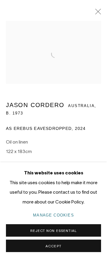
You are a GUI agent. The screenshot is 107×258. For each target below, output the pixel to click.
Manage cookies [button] (53, 215)
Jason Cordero (35, 105)
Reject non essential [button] (53, 230)
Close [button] (96, 13)
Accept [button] (53, 246)
